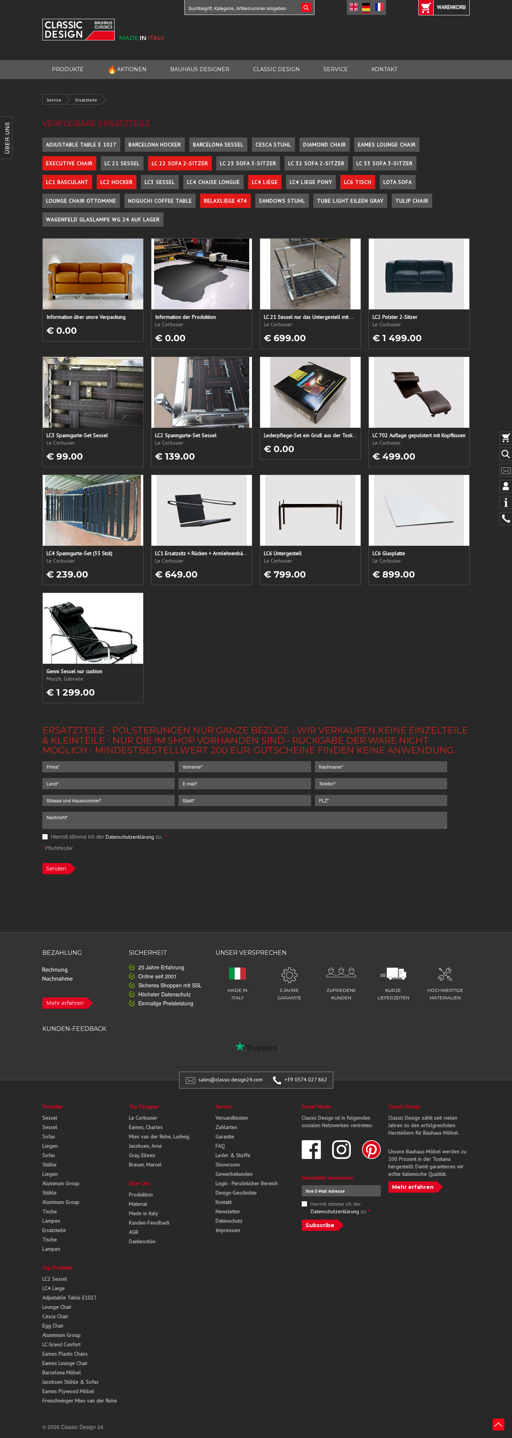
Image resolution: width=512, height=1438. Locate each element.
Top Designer (144, 1106)
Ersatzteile (86, 100)
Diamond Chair (324, 144)
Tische (49, 1211)
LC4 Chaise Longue (213, 182)
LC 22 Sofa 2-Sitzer (180, 163)
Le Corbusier (143, 1117)
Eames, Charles (146, 1127)
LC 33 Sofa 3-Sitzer (384, 163)
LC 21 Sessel (122, 163)
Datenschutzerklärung (130, 836)
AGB (133, 1232)
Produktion (141, 1194)
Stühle (49, 1164)
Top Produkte (57, 1267)
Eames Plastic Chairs (65, 1353)
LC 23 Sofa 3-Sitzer (248, 163)
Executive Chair (69, 163)
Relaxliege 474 (225, 200)
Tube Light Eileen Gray (350, 200)
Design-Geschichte (236, 1192)
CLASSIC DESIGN (276, 69)
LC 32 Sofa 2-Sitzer (316, 163)
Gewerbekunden (234, 1174)
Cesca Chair (55, 1316)
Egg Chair (53, 1325)
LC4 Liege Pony (311, 182)
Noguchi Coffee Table (160, 200)
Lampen (51, 1220)
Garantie (225, 1136)
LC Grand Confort (61, 1344)
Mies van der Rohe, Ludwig (159, 1136)
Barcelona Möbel (61, 1372)
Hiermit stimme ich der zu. (107, 836)
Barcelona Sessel (218, 144)
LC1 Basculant (67, 182)
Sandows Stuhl (282, 200)
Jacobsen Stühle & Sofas (70, 1381)
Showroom (228, 1164)
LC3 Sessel (160, 182)
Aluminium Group (61, 1335)
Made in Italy (143, 1213)
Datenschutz (229, 1220)
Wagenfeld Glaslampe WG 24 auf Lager (103, 219)
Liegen (50, 1145)
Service (53, 100)
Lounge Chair (57, 1307)
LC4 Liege (265, 182)
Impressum (228, 1230)
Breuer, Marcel (145, 1164)
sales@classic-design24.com (231, 1079)
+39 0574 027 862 (305, 1079)
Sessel (49, 1117)
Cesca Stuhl (273, 144)
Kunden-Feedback (149, 1222)
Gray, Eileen (142, 1155)
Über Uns (139, 1183)
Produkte (52, 1106)
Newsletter (228, 1211)
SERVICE (335, 69)
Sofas (48, 1136)
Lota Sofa (397, 182)
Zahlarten (226, 1127)
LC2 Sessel (54, 1278)
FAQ (220, 1145)
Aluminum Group (60, 1183)
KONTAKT (384, 69)
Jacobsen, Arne (145, 1145)
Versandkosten (232, 1117)
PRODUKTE (68, 69)
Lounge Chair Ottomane (81, 200)
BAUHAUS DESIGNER (199, 69)
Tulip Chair (411, 200)
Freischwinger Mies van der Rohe (79, 1400)
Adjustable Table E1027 (69, 1297)
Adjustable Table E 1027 (81, 144)
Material (138, 1204)
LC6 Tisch (357, 182)
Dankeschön (142, 1241)
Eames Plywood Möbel (68, 1391)
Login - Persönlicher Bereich (247, 1183)
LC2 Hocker (116, 182)
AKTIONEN (127, 69)
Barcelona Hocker (155, 144)
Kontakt (224, 1202)
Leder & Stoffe (233, 1155)
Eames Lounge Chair (387, 144)
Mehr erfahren (65, 1003)
